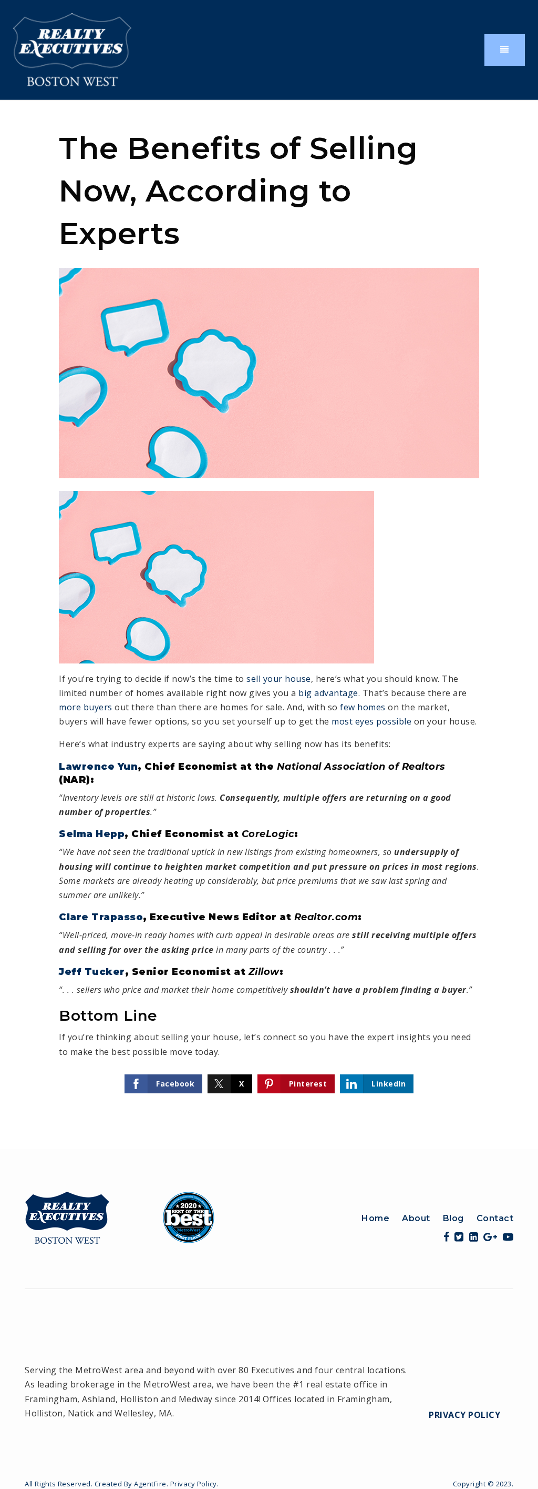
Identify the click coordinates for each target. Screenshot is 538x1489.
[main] (269, 624)
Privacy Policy (464, 1415)
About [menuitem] (416, 1218)
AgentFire (150, 1483)
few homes (363, 707)
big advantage (328, 693)
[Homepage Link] (120, 1216)
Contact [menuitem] (495, 1218)
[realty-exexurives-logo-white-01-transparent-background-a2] (72, 49)
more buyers (85, 707)
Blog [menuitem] (453, 1218)
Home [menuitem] (375, 1218)
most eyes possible (371, 721)
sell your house (278, 679)
